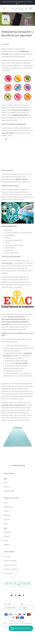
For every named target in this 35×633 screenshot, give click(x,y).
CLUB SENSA (7, 532)
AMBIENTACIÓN (8, 507)
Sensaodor (15, 621)
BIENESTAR (7, 515)
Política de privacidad (26, 623)
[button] (4, 9)
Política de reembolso (14, 623)
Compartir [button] (6, 44)
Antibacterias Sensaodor (17, 124)
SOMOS (6, 524)
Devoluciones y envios (10, 565)
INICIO (6, 503)
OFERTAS (6, 545)
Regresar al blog (19, 465)
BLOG (5, 528)
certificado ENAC (6, 263)
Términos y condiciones (11, 569)
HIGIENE (6, 511)
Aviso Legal (7, 556)
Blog (5, 478)
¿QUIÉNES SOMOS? (9, 491)
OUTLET (6, 540)
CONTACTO (7, 487)
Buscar (6, 482)
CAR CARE (7, 519)
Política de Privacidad (10, 561)
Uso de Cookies (8, 573)
